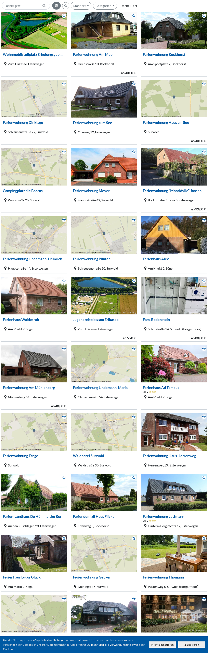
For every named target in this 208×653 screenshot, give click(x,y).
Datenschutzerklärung (61, 644)
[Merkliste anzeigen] (65, 5)
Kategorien (104, 6)
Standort (79, 6)
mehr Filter (129, 6)
